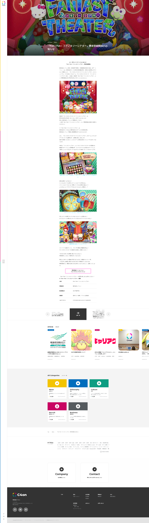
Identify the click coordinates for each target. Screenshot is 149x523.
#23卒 (63, 442)
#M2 (101, 442)
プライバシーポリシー (28, 520)
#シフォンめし (76, 446)
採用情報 (75, 503)
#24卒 (66, 442)
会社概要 (87, 496)
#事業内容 (104, 448)
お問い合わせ (101, 503)
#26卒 (80, 442)
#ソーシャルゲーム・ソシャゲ (96, 446)
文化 (111, 494)
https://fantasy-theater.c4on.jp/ (78, 271)
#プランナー (71, 448)
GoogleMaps (15, 504)
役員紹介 (87, 498)
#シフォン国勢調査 (85, 446)
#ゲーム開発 (104, 444)
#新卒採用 (82, 356)
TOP (62, 494)
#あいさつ (62, 444)
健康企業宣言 (112, 496)
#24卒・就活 (71, 442)
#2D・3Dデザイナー (94, 442)
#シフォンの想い (68, 446)
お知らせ (87, 503)
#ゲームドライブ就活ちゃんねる (88, 444)
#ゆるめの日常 (93, 448)
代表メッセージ (76, 496)
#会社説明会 (76, 356)
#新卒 (113, 356)
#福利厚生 (63, 356)
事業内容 (99, 496)
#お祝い (78, 444)
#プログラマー (78, 448)
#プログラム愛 (85, 448)
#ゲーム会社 (98, 444)
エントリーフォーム (77, 508)
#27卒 (72, 356)
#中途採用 (99, 448)
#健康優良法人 (57, 356)
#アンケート (67, 444)
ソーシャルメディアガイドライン (39, 520)
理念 (74, 494)
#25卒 (76, 442)
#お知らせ (103, 356)
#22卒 (59, 442)
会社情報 (87, 494)
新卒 (75, 506)
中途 (78, 506)
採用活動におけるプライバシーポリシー (53, 520)
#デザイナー (65, 448)
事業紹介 (100, 494)
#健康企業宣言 (50, 356)
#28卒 (99, 356)
